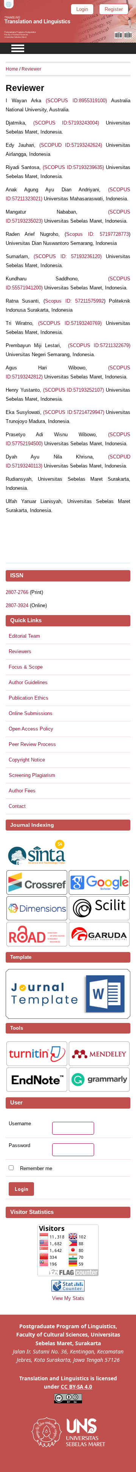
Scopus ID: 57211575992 (74, 301)
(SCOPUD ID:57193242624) (70, 145)
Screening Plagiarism (32, 775)
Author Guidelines (28, 682)
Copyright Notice (27, 760)
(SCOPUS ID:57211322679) (99, 345)
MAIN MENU (17, 48)
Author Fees (22, 791)
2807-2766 (17, 592)
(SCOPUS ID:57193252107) (73, 390)
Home (12, 68)
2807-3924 (17, 605)
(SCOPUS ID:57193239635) (73, 167)
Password (19, 1145)
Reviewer (31, 68)
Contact (17, 806)
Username (20, 1123)
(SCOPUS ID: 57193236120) (68, 256)
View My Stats (68, 1298)
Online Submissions (31, 713)
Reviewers (20, 651)
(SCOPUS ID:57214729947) (73, 412)
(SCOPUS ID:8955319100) (76, 100)
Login (82, 9)
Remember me (36, 1168)
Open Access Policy (31, 729)
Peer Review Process (32, 744)
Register (114, 9)
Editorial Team (24, 636)
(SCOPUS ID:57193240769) (70, 323)
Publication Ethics (28, 698)
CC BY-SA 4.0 (76, 1386)
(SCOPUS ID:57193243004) (66, 123)
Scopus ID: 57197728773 (97, 234)
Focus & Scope (26, 667)
